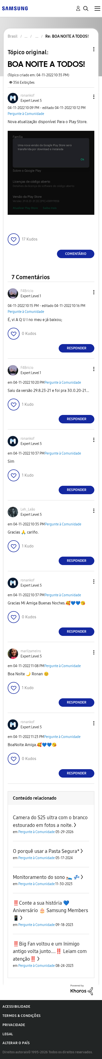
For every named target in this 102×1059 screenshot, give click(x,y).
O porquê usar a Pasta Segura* (46, 851)
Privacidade (13, 1025)
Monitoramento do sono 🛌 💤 (46, 877)
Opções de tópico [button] (85, 49)
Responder (76, 348)
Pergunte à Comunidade (26, 114)
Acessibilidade (16, 1007)
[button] (86, 97)
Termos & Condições (21, 1016)
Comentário (75, 254)
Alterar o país (16, 1043)
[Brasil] (15, 8)
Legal (7, 1034)
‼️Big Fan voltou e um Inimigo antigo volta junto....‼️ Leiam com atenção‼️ (50, 951)
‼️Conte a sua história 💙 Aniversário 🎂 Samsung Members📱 (50, 910)
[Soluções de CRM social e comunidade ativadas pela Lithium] (82, 989)
